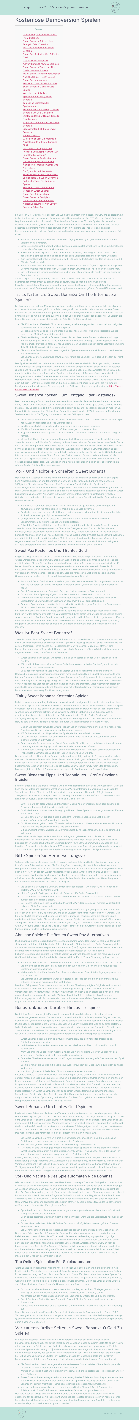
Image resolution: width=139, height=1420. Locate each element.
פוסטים (83, 7)
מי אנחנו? (40, 7)
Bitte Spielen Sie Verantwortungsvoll (41, 73)
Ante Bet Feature (31, 135)
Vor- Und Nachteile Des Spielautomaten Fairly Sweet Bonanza (37, 96)
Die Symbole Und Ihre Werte (37, 171)
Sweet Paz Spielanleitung (36, 194)
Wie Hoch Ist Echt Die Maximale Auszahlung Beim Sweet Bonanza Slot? (40, 142)
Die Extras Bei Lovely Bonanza (38, 200)
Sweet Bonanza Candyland (36, 197)
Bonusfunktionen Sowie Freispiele (40, 83)
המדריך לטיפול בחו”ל (62, 7)
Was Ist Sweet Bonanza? (35, 60)
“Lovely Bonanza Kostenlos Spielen (41, 63)
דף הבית (25, 7)
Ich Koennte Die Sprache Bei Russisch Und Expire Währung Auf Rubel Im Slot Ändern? (40, 151)
